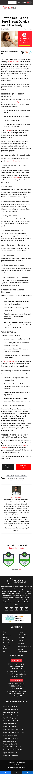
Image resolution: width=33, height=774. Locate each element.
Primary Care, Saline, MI (10, 744)
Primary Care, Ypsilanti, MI (10, 709)
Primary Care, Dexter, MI (10, 726)
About (5, 648)
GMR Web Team (20, 767)
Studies (16, 177)
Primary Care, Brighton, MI (10, 721)
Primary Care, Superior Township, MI (13, 732)
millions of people (13, 62)
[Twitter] (11, 609)
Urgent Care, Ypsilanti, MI (10, 706)
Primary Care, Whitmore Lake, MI (12, 750)
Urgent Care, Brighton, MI (10, 718)
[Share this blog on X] (16, 772)
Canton (24, 445)
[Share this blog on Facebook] (5, 772)
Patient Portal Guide (25, 646)
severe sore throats (20, 475)
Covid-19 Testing (8, 640)
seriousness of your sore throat (18, 102)
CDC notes (7, 130)
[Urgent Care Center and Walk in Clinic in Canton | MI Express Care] (9, 8)
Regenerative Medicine (7, 636)
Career (21, 640)
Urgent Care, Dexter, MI (9, 723)
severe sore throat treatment (15, 478)
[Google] (21, 609)
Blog (4, 651)
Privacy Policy (23, 635)
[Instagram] (16, 609)
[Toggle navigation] (30, 8)
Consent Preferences (23, 650)
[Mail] (26, 609)
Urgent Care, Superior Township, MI (13, 729)
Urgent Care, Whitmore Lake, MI (12, 747)
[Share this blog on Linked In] (27, 772)
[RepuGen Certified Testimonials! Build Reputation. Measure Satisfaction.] (16, 618)
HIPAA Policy (23, 638)
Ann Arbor (4, 447)
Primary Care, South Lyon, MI (11, 715)
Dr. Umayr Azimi (16, 497)
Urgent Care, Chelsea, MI (10, 752)
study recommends (9, 361)
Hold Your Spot (23, 467)
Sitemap (21, 643)
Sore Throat (10, 475)
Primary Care (7, 643)
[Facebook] (6, 609)
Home (4, 632)
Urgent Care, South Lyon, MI (11, 712)
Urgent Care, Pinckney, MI (10, 735)
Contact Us (8, 467)
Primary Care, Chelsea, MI (10, 755)
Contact (21, 632)
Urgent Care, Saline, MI (9, 741)
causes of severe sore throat (15, 481)
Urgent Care (6, 646)
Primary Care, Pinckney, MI (10, 738)
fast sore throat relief (13, 161)
